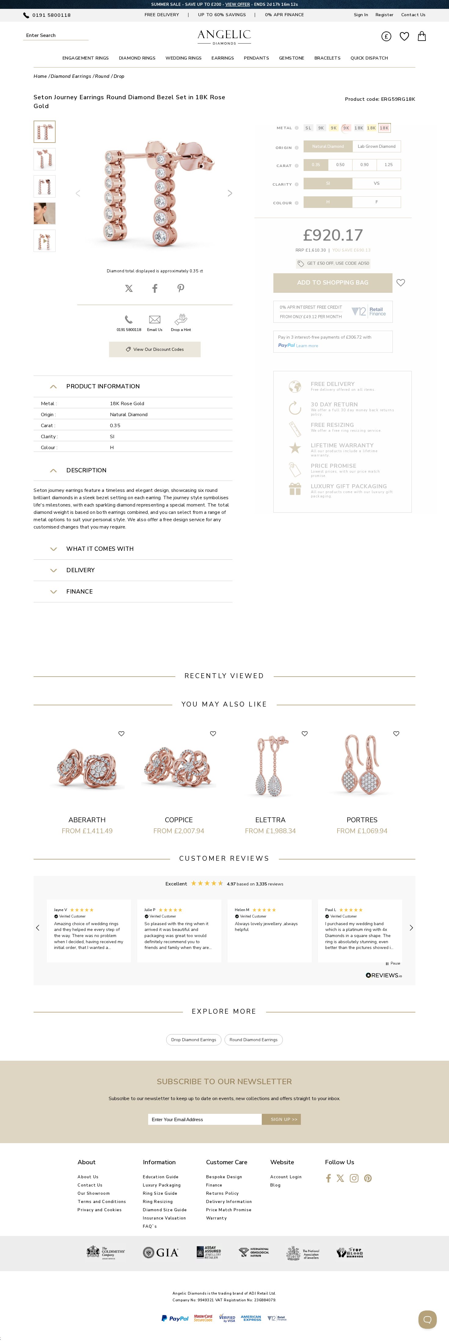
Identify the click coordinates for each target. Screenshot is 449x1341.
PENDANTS (256, 58)
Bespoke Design (224, 1177)
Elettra (270, 820)
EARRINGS (223, 58)
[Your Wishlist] (404, 36)
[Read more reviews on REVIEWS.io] (384, 975)
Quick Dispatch (369, 58)
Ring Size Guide (160, 1193)
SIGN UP (284, 1119)
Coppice (179, 820)
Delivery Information (229, 1202)
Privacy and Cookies (100, 1210)
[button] (38, 928)
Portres (362, 820)
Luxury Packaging (162, 1185)
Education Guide (161, 1177)
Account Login (286, 1177)
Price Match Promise (229, 1210)
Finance (214, 1185)
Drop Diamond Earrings (193, 1040)
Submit (85, 35)
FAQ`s (150, 1226)
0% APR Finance (284, 15)
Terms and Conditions (102, 1202)
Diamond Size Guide (165, 1210)
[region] (224, 927)
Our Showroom (94, 1193)
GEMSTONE (292, 58)
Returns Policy (222, 1193)
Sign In (361, 15)
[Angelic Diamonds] (224, 43)
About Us (88, 1177)
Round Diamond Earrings (254, 1040)
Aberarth (87, 820)
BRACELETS (328, 58)
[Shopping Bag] (422, 36)
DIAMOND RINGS (137, 58)
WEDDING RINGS (184, 58)
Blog (275, 1185)
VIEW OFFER (237, 4)
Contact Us (413, 15)
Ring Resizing (158, 1202)
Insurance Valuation (164, 1218)
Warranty (216, 1218)
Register (385, 15)
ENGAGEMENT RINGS (86, 58)
